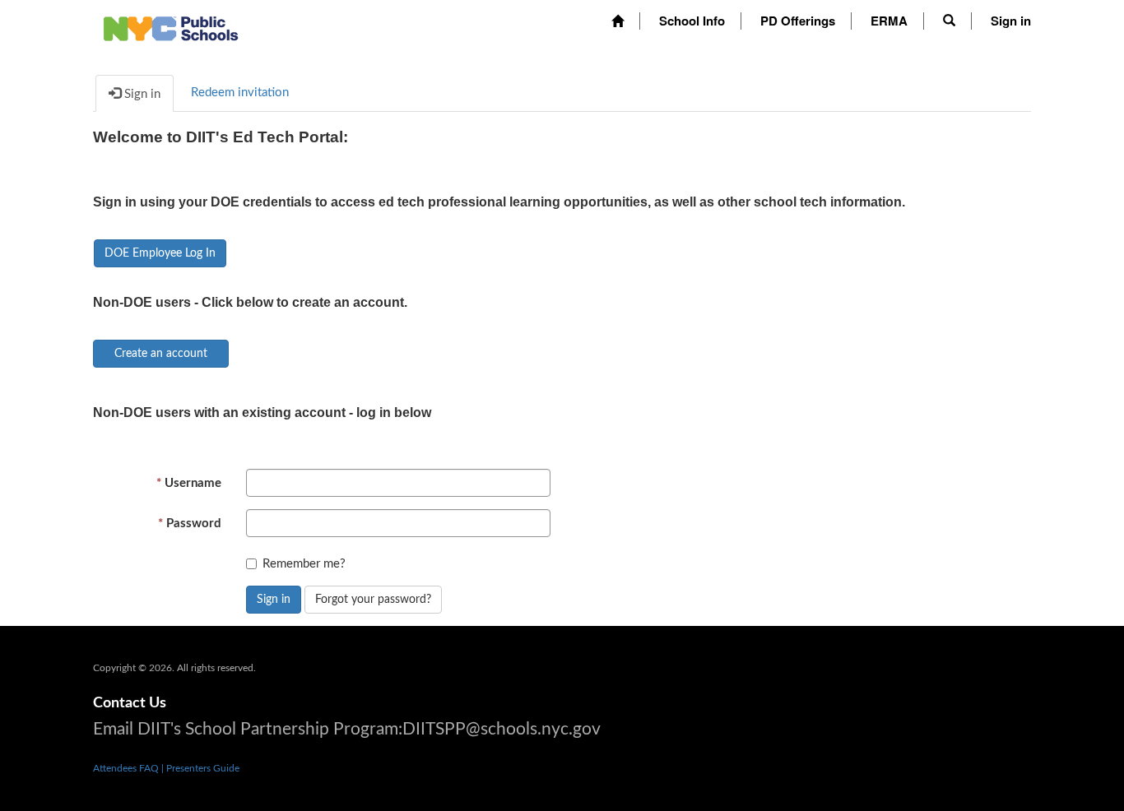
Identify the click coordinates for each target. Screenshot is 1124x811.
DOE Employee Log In (160, 253)
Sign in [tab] (140, 94)
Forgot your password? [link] (373, 599)
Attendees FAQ (127, 768)
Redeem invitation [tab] (240, 92)
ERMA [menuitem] (889, 21)
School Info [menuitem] (692, 21)
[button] (949, 20)
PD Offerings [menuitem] (797, 21)
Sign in (273, 599)
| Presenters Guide (200, 768)
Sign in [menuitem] (1011, 21)
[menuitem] (617, 21)
